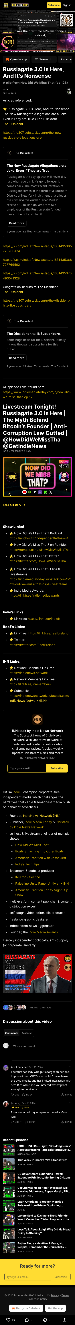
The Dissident (13, 124)
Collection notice (37, 1299)
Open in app (18, 59)
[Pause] (4, 48)
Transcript (47, 59)
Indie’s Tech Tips (27, 864)
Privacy (55, 1295)
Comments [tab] (11, 1033)
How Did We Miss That (32, 845)
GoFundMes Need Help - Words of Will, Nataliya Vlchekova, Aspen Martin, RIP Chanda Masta (42, 1189)
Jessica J (16, 1103)
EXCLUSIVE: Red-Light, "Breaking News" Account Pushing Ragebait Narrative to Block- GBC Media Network (44, 1148)
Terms (65, 1295)
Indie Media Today (38, 822)
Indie (5, 89)
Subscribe (54, 5)
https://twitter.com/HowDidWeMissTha (37, 561)
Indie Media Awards (43, 932)
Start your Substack (27, 1308)
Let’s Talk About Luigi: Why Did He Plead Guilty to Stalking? (44, 1231)
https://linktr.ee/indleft (44, 619)
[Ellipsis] (70, 1067)
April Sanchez (19, 1067)
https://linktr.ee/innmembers (30, 684)
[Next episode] (12, 48)
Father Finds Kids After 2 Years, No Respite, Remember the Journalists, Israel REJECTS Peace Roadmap (40, 1245)
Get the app (55, 1308)
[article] (37, 1150)
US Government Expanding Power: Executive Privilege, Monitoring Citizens (43, 1175)
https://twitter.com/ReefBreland (32, 645)
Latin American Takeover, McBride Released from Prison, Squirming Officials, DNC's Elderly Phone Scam (41, 1203)
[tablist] (18, 1033)
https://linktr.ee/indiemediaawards (34, 595)
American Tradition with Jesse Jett (40, 858)
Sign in (67, 5)
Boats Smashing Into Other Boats (39, 851)
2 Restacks (45, 1007)
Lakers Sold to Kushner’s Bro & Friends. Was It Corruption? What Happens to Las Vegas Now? (43, 1217)
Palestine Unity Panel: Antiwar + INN (42, 883)
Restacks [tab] (27, 1033)
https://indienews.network (28, 673)
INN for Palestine (27, 877)
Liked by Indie (22, 1107)
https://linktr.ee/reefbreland (48, 633)
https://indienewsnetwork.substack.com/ (39, 696)
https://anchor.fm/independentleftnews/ (38, 538)
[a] (9, 1150)
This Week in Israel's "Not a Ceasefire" (42, 1160)
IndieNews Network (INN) (28, 700)
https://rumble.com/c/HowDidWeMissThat (40, 550)
